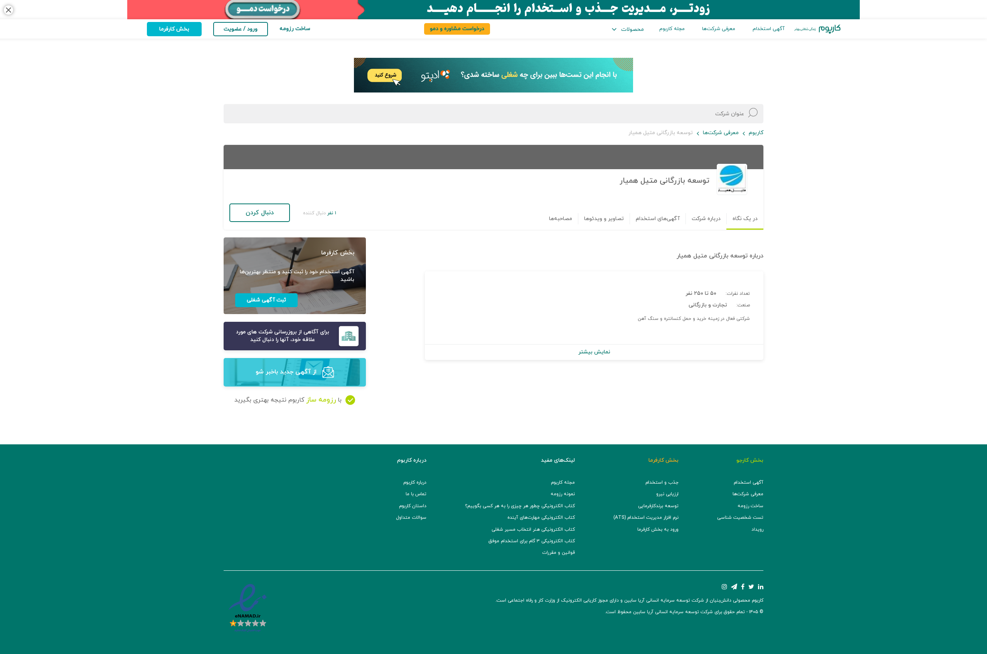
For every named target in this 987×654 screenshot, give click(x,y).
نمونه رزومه (563, 494)
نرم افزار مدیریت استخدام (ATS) (646, 517)
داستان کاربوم (412, 506)
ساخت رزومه (750, 506)
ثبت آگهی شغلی (266, 300)
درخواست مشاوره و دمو (457, 28)
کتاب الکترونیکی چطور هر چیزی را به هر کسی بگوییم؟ (520, 506)
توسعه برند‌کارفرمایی (658, 506)
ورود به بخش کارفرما (658, 529)
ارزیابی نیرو (667, 494)
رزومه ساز (321, 400)
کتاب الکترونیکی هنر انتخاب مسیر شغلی (533, 529)
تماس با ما (416, 494)
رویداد (757, 529)
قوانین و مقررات (558, 553)
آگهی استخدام (769, 28)
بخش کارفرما (174, 29)
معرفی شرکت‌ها (718, 28)
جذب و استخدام (662, 482)
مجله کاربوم (672, 28)
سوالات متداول (411, 517)
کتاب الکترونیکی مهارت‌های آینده (541, 517)
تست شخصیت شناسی (740, 517)
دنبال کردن (260, 212)
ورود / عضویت (241, 29)
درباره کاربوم (414, 482)
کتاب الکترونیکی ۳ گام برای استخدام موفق (531, 541)
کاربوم (756, 132)
